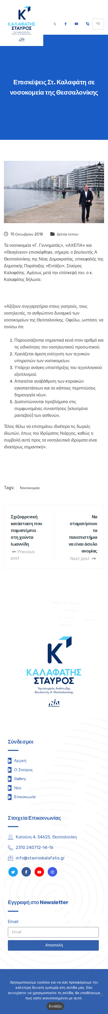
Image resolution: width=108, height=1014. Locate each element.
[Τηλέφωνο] (87, 24)
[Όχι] (101, 994)
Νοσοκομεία (30, 488)
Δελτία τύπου (67, 234)
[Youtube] (76, 24)
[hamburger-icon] (98, 24)
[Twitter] (55, 24)
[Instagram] (52, 872)
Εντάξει (55, 1006)
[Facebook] (65, 24)
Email (13, 921)
